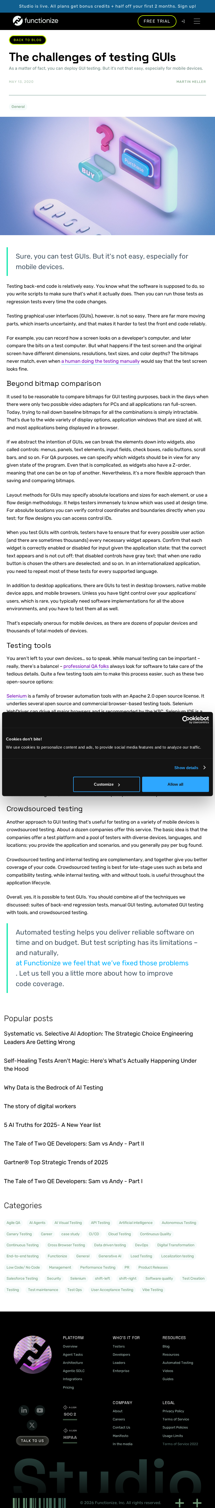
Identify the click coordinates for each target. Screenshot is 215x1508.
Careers (119, 1419)
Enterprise (121, 1371)
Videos (168, 1371)
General (18, 106)
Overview (70, 1346)
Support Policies (175, 1427)
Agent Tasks (73, 1354)
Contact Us (121, 1427)
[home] (35, 21)
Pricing (68, 1387)
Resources (171, 1354)
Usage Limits (173, 1436)
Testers (119, 1346)
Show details (186, 767)
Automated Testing (178, 1363)
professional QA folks (86, 666)
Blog (166, 1346)
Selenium (17, 696)
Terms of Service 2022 (180, 1444)
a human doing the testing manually (100, 361)
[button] (197, 21)
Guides (168, 1379)
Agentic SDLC (74, 1371)
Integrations (72, 1379)
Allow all (175, 784)
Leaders (119, 1363)
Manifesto (120, 1436)
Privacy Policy (173, 1411)
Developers (121, 1354)
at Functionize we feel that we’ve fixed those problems (102, 963)
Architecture (73, 1363)
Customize (104, 784)
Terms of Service (176, 1419)
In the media (122, 1444)
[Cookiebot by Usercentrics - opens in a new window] (186, 720)
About (117, 1411)
